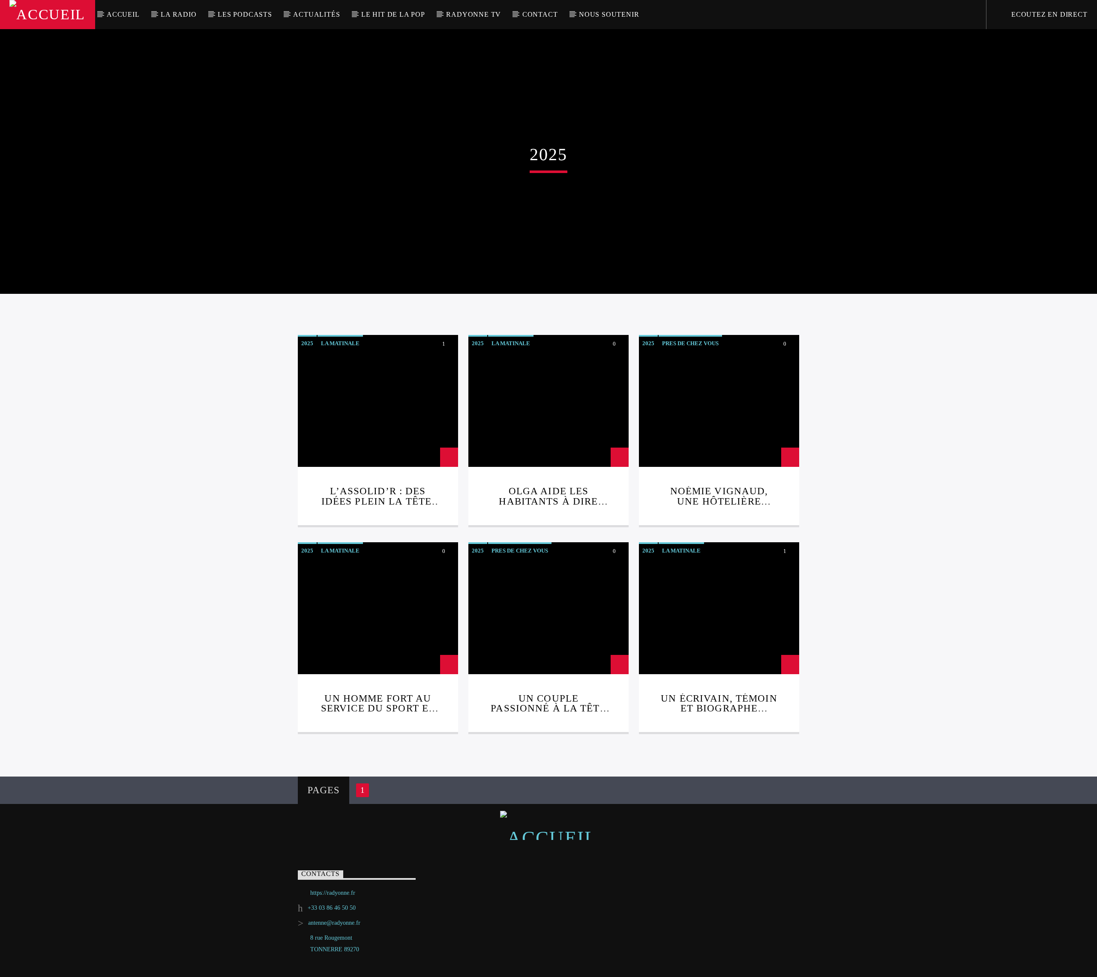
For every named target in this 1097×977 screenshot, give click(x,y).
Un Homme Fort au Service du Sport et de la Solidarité (378, 708)
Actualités (316, 14)
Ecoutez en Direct (1048, 14)
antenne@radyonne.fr (334, 923)
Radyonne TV (473, 14)
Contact (540, 14)
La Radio (178, 14)
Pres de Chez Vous (690, 343)
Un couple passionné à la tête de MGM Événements (548, 708)
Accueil (123, 14)
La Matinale (340, 343)
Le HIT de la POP (393, 14)
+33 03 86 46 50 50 (332, 908)
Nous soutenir (609, 14)
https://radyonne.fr (332, 893)
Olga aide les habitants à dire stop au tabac (548, 501)
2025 (307, 343)
